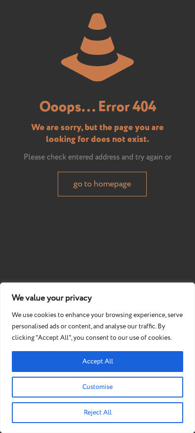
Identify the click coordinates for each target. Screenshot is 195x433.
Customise (97, 387)
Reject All (98, 412)
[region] (97, 358)
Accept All (97, 361)
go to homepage (102, 184)
